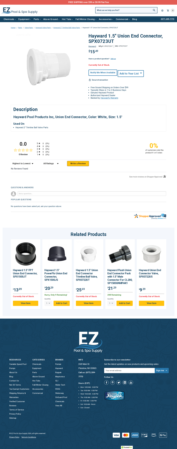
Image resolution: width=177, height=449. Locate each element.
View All (58, 405)
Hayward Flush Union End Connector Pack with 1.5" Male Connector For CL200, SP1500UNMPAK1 (119, 277)
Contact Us (14, 381)
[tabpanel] (25, 274)
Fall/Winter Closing (85, 19)
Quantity (47, 299)
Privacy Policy (15, 414)
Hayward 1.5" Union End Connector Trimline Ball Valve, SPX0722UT (87, 275)
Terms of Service (16, 410)
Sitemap (12, 418)
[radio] (88, 143)
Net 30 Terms (15, 385)
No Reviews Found (19, 168)
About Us (13, 372)
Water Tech (60, 385)
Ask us (113, 59)
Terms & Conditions (28, 437)
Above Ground (50, 19)
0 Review (27, 154)
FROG (57, 389)
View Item (25, 303)
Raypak (58, 372)
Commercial (122, 19)
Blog (134, 19)
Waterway (59, 393)
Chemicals (9, 19)
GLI (56, 381)
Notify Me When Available (102, 72)
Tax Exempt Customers (19, 389)
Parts (36, 19)
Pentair (58, 364)
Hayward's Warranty (109, 98)
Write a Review (78, 163)
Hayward (59, 368)
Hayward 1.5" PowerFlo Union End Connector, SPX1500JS (55, 275)
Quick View (25, 255)
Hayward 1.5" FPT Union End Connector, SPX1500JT (25, 273)
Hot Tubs (66, 19)
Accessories (105, 19)
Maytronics (60, 376)
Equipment (23, 19)
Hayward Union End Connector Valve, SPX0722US (150, 273)
